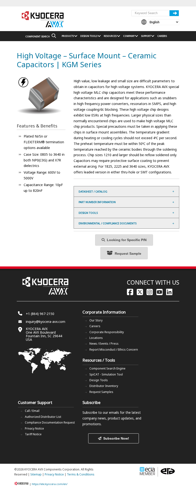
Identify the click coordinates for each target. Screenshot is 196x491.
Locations (96, 338)
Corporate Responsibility (106, 332)
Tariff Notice (33, 434)
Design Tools (98, 380)
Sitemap (36, 474)
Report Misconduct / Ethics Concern (113, 350)
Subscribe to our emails (100, 412)
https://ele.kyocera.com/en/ (49, 484)
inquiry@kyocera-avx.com (45, 321)
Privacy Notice (34, 428)
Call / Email (32, 411)
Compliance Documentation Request (50, 422)
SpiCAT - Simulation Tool (106, 374)
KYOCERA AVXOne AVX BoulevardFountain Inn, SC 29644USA (44, 334)
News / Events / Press (104, 344)
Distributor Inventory (103, 386)
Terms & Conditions (80, 474)
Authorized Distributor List (43, 417)
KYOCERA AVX (43, 19)
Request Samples (101, 392)
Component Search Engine (107, 368)
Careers (94, 326)
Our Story (96, 320)
